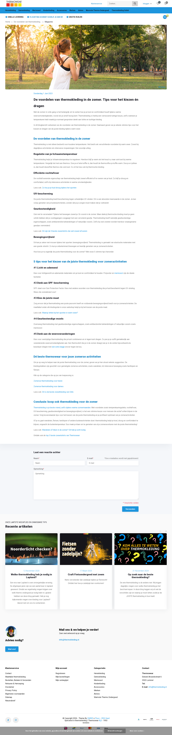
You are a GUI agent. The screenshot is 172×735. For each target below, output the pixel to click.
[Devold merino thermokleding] (164, 719)
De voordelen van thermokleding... (27, 22)
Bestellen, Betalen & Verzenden (18, 680)
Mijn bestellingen (63, 677)
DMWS (90, 718)
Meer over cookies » (137, 731)
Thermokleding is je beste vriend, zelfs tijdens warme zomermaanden (62, 407)
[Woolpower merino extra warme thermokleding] (158, 719)
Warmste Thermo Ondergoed (97, 10)
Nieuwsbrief (10, 701)
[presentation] (160, 531)
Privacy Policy (11, 690)
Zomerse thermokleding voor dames (48, 386)
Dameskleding (24, 10)
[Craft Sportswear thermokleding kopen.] (145, 719)
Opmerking (39, 469)
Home (7, 22)
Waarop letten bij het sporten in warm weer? (60, 313)
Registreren (60, 673)
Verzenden (130, 509)
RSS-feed (105, 718)
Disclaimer (9, 687)
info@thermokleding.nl (69, 640)
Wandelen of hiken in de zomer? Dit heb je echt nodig (64, 430)
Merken (72, 10)
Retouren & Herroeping (14, 683)
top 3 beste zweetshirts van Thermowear (63, 435)
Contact (8, 673)
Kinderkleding (48, 10)
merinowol (118, 273)
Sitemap (8, 697)
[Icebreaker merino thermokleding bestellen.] (151, 719)
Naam (36, 458)
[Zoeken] (135, 3)
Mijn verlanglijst (62, 680)
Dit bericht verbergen (115, 731)
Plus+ (97, 718)
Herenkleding (10, 10)
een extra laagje (58, 347)
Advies (80, 10)
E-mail (90, 458)
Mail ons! (12, 649)
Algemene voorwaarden (15, 694)
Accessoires (62, 10)
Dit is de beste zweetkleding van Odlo (57, 392)
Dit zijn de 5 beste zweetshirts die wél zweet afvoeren (64, 231)
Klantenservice (96, 4)
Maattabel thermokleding (15, 677)
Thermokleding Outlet (120, 10)
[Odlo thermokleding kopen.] (138, 719)
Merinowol (36, 10)
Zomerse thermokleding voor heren (48, 381)
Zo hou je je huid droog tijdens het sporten (59, 188)
